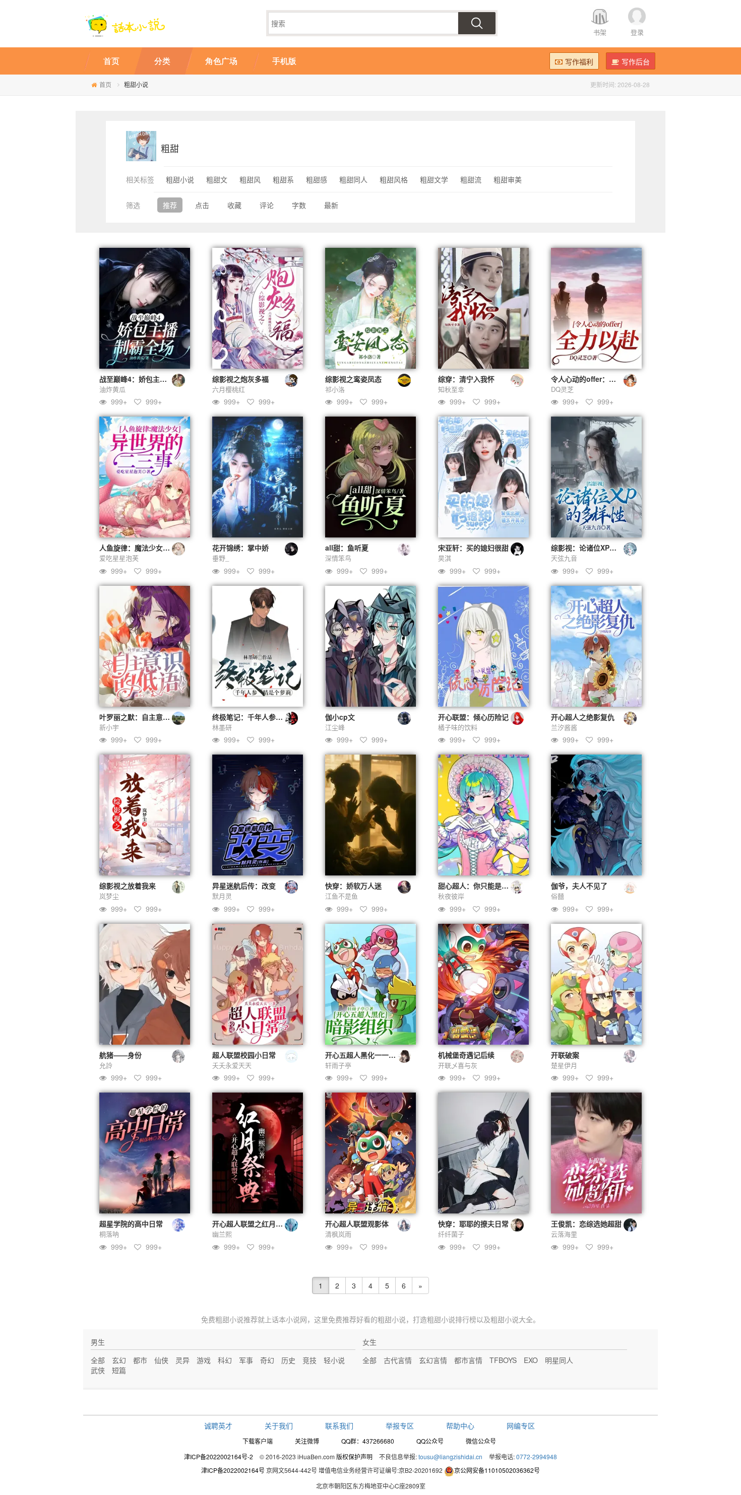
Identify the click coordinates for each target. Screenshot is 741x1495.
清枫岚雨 (338, 1234)
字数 (299, 205)
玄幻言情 (433, 1360)
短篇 (119, 1370)
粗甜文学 (434, 179)
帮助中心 (460, 1425)
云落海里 (564, 1234)
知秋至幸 (451, 389)
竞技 (309, 1360)
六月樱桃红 (228, 389)
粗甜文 (216, 179)
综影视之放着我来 (127, 885)
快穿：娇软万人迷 (353, 885)
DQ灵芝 (562, 389)
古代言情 (398, 1360)
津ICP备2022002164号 (233, 1470)
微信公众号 (481, 1441)
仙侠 (161, 1360)
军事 (246, 1360)
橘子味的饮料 (457, 727)
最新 (331, 205)
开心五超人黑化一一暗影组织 (371, 1055)
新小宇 (109, 727)
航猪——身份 (120, 1055)
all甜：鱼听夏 (346, 547)
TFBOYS (503, 1360)
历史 (288, 1360)
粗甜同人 (353, 179)
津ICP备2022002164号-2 (218, 1456)
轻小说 (334, 1360)
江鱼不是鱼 (341, 896)
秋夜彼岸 (451, 896)
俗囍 (557, 896)
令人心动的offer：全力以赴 (594, 379)
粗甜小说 (180, 179)
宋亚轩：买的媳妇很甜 (473, 547)
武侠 (98, 1370)
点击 (202, 205)
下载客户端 (257, 1441)
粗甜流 (470, 179)
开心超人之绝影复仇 (582, 717)
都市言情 (468, 1360)
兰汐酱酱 (564, 727)
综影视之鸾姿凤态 (353, 379)
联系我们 (339, 1425)
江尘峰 (335, 727)
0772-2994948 (536, 1456)
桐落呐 (109, 1234)
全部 (98, 1360)
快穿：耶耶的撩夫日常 (473, 1223)
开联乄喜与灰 (457, 1065)
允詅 (105, 1065)
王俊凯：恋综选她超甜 (586, 1223)
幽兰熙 (222, 1234)
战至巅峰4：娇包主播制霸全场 (147, 379)
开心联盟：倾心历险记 (473, 717)
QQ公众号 (430, 1441)
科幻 (225, 1360)
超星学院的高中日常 (131, 1223)
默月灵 (222, 896)
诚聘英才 (218, 1425)
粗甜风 (250, 179)
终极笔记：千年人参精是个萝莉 (261, 717)
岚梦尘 (109, 896)
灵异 (182, 1360)
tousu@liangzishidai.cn (450, 1456)
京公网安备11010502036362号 (497, 1470)
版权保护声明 (354, 1456)
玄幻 (119, 1360)
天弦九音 (564, 558)
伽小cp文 (340, 717)
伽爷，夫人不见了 (579, 885)
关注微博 (307, 1441)
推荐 (170, 205)
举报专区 (400, 1425)
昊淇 (444, 558)
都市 (140, 1360)
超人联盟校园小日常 (244, 1055)
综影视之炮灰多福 (240, 379)
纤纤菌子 (451, 1234)
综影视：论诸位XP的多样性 (594, 547)
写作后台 (636, 61)
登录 (637, 32)
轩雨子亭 (338, 1065)
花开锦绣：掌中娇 (240, 547)
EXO (531, 1360)
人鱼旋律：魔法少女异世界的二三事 (155, 547)
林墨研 (222, 727)
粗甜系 (283, 179)
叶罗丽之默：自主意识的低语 (145, 717)
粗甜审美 (507, 179)
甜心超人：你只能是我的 (477, 885)
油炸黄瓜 (112, 389)
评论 (267, 205)
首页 (105, 84)
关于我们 (279, 1425)
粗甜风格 (394, 179)
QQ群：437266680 (367, 1441)
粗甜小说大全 (511, 1319)
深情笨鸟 (338, 558)
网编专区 (521, 1425)
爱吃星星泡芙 (119, 558)
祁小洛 (335, 389)
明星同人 (559, 1360)
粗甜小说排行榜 (451, 1319)
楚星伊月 (564, 1065)
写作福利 (579, 61)
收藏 (234, 205)
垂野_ (220, 558)
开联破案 (565, 1055)
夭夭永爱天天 (232, 1065)
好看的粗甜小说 (381, 1319)
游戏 (204, 1360)
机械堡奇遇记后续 (466, 1055)
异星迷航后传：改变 (244, 885)
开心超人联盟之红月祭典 (251, 1223)
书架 (599, 32)
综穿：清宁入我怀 (466, 379)
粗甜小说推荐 (236, 1319)
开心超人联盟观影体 (357, 1223)
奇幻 (267, 1360)
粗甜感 (316, 179)
